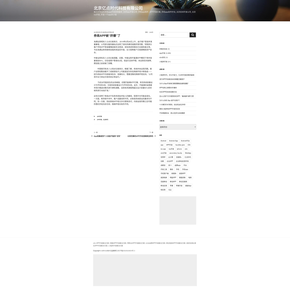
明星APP (173, 177)
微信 (171, 169)
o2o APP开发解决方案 (101, 243)
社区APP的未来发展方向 (168, 92)
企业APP (170, 161)
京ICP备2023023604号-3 (126, 250)
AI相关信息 (163, 49)
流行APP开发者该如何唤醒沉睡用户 (172, 79)
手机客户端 (165, 173)
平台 (185, 165)
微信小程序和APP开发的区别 (169, 109)
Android (163, 141)
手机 (177, 169)
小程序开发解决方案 (116, 245)
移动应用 (164, 185)
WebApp (188, 153)
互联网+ (179, 157)
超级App (188, 185)
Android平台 (185, 141)
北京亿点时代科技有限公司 (118, 8)
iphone (179, 149)
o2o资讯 (162, 57)
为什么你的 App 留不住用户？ (170, 100)
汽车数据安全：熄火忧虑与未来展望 (172, 113)
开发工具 (164, 169)
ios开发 (171, 149)
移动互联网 (183, 181)
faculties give (180, 145)
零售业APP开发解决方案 (136, 243)
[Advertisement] (177, 210)
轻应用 (163, 189)
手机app (185, 169)
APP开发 (99, 119)
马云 (170, 189)
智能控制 (182, 177)
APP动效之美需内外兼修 (168, 87)
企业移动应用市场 (182, 161)
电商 (190, 177)
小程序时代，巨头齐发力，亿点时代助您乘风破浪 (176, 75)
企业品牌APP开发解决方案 (155, 243)
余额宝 (163, 165)
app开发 (99, 116)
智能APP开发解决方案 (118, 243)
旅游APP (182, 173)
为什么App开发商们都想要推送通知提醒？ (174, 83)
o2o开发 (164, 153)
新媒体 (174, 173)
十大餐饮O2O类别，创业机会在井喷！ (173, 104)
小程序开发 (163, 61)
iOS (189, 145)
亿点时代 (105, 119)
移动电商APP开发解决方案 (175, 243)
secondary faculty (175, 153)
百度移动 (164, 181)
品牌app (178, 165)
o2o (186, 149)
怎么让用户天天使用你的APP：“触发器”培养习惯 (176, 96)
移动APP (173, 181)
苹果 (171, 185)
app (162, 145)
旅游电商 (164, 177)
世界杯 (163, 157)
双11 (170, 165)
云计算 (170, 157)
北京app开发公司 (109, 32)
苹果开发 (179, 185)
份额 (162, 161)
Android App (173, 141)
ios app (163, 149)
